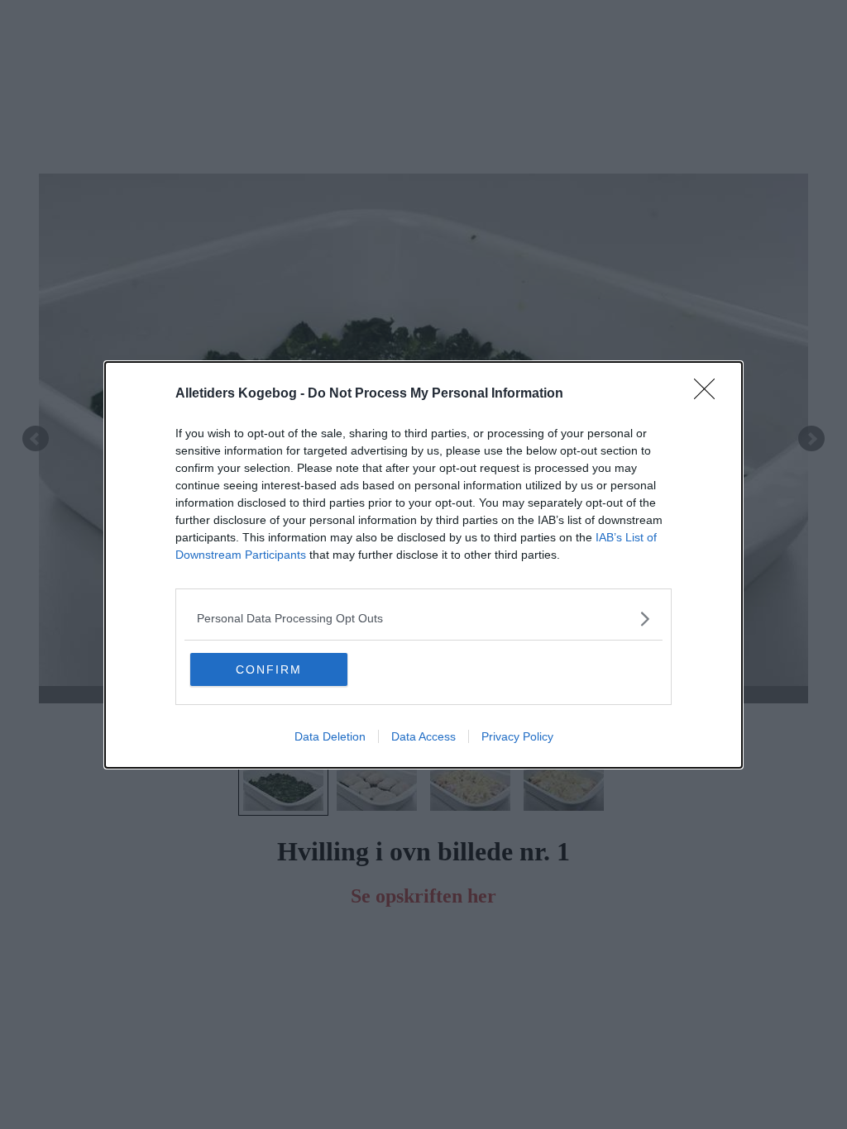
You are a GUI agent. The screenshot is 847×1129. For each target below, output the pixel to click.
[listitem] (423, 618)
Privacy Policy (517, 736)
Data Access (423, 736)
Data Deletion (330, 736)
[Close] (709, 394)
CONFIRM (269, 669)
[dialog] (423, 565)
